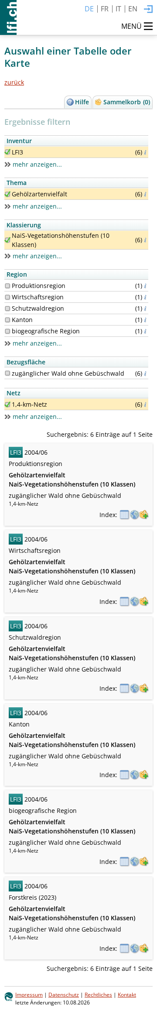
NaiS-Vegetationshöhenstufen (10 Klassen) (60, 240)
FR (105, 9)
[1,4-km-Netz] (7, 404)
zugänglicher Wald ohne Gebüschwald (68, 373)
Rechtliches (98, 994)
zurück (14, 82)
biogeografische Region (46, 331)
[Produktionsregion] (7, 286)
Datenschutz (63, 994)
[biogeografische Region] (7, 331)
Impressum (29, 994)
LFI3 (17, 152)
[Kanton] (7, 320)
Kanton (22, 319)
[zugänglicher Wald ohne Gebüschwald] (7, 373)
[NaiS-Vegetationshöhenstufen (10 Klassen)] (7, 240)
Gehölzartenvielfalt (39, 194)
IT (118, 9)
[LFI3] (7, 152)
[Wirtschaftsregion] (7, 297)
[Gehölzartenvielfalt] (7, 194)
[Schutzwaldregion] (7, 308)
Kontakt (127, 994)
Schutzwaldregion (38, 308)
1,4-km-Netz (29, 404)
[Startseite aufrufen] (8, 17)
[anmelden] (148, 9)
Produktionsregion (38, 285)
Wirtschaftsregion (38, 297)
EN (132, 9)
